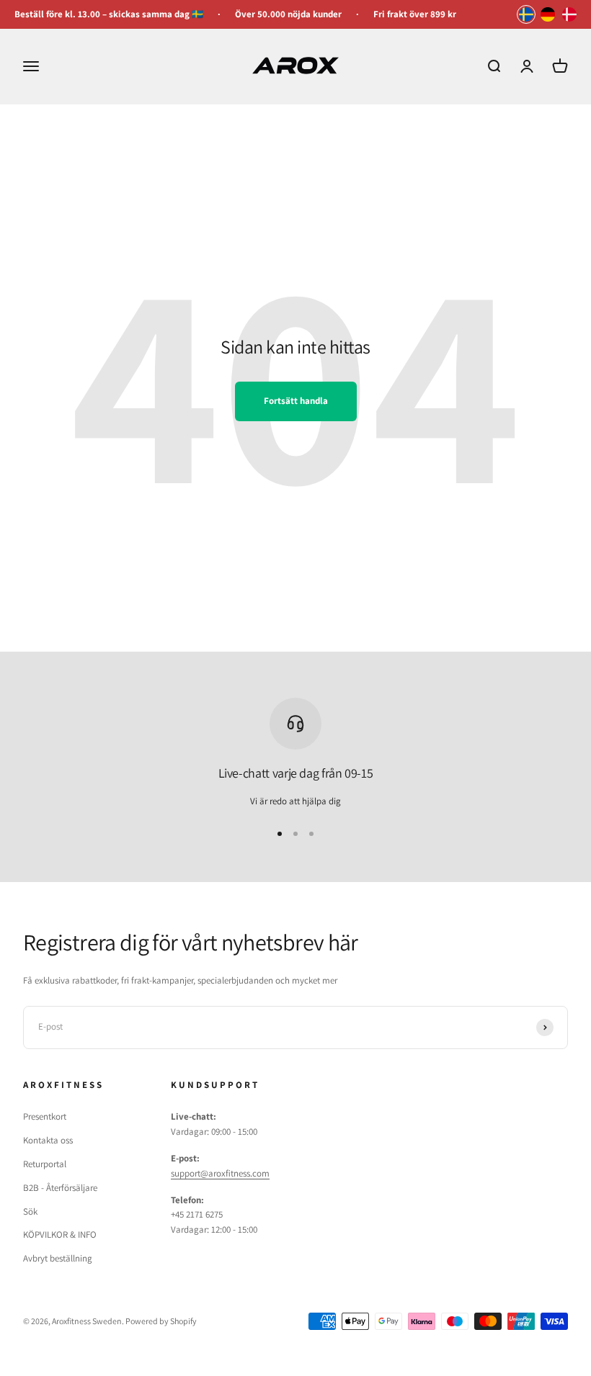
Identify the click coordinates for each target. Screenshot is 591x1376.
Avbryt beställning (57, 1258)
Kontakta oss (48, 1140)
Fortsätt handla (296, 401)
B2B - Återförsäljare (60, 1188)
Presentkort (44, 1116)
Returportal (44, 1164)
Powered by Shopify (161, 1321)
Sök (30, 1211)
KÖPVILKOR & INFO (60, 1234)
